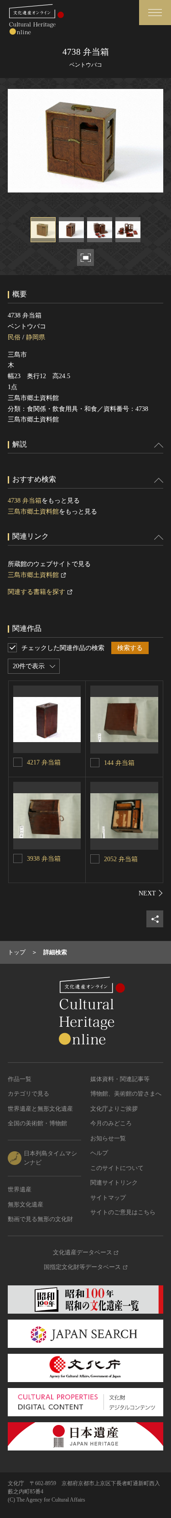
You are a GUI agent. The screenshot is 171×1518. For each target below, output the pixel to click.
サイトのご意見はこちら (122, 1212)
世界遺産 (19, 1189)
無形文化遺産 (25, 1204)
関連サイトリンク (114, 1182)
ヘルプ (99, 1152)
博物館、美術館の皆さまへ (125, 1093)
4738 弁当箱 (24, 500)
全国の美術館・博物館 (37, 1123)
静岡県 (35, 337)
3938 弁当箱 (44, 858)
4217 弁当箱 (44, 762)
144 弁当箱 (119, 762)
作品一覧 (19, 1079)
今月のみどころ (111, 1123)
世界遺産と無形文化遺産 (40, 1108)
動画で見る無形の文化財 (40, 1219)
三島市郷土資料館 (33, 511)
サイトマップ (108, 1197)
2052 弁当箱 (121, 859)
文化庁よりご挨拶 (114, 1108)
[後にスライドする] (151, 893)
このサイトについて (117, 1167)
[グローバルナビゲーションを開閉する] (155, 12)
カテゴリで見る (28, 1093)
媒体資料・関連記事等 (120, 1079)
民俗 (14, 337)
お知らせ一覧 (108, 1138)
